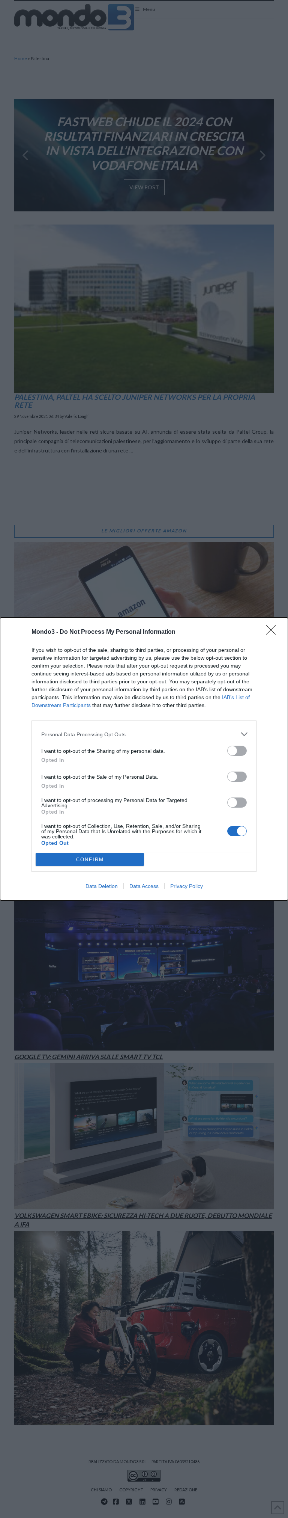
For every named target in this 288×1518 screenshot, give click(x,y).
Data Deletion (102, 886)
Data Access (144, 886)
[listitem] (144, 734)
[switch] (237, 751)
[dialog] (144, 759)
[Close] (273, 632)
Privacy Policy (186, 886)
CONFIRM (90, 859)
